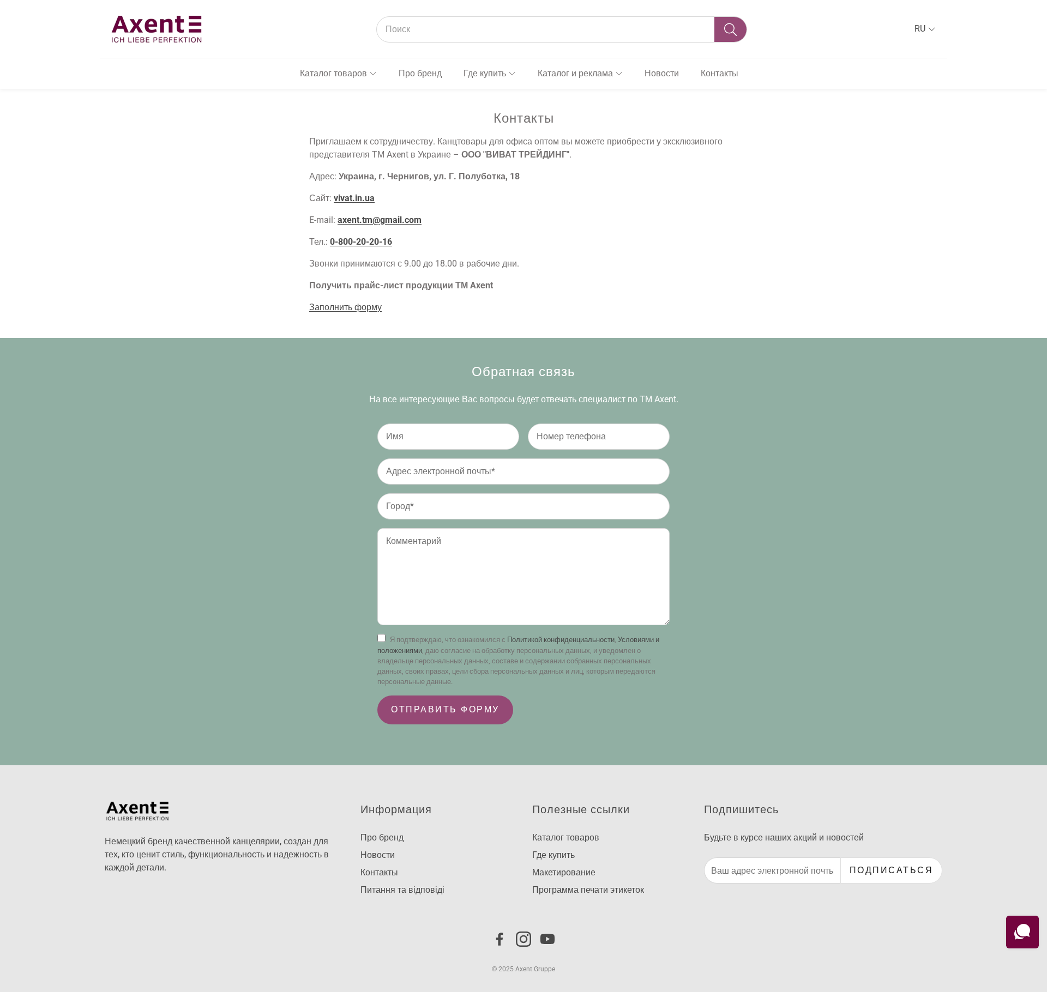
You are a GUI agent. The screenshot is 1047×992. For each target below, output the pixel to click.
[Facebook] (499, 939)
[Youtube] (547, 939)
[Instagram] (523, 939)
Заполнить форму (345, 307)
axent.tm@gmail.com (380, 220)
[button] (562, 29)
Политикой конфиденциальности (561, 640)
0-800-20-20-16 (361, 242)
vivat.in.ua (354, 198)
